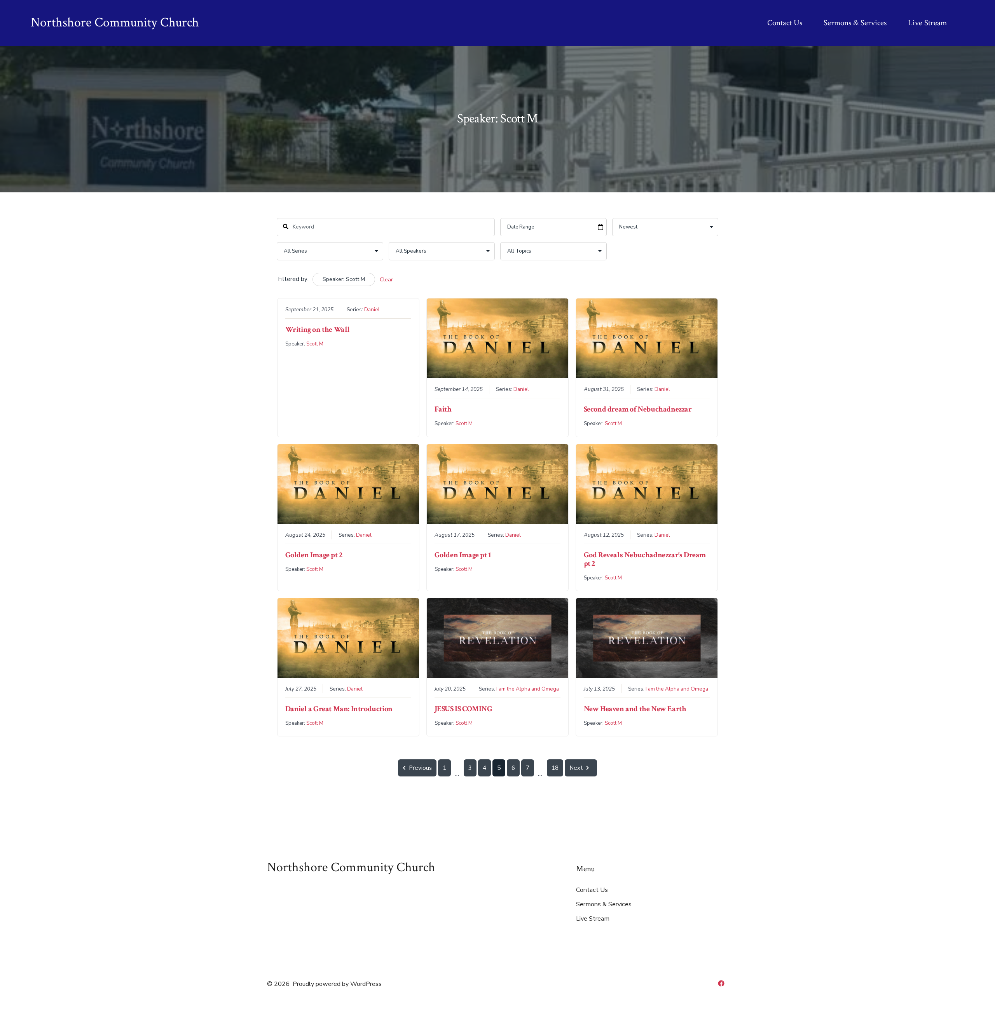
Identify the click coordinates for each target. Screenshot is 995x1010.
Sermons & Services (855, 22)
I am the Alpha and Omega (527, 689)
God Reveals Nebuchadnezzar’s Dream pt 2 (645, 559)
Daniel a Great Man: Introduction (339, 709)
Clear (386, 279)
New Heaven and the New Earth (635, 709)
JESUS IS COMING (463, 709)
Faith (443, 409)
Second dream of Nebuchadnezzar (638, 409)
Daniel (372, 309)
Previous (420, 768)
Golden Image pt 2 (313, 555)
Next (576, 768)
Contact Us (784, 22)
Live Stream (927, 22)
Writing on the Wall (317, 329)
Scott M (314, 343)
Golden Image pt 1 (463, 555)
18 (555, 768)
